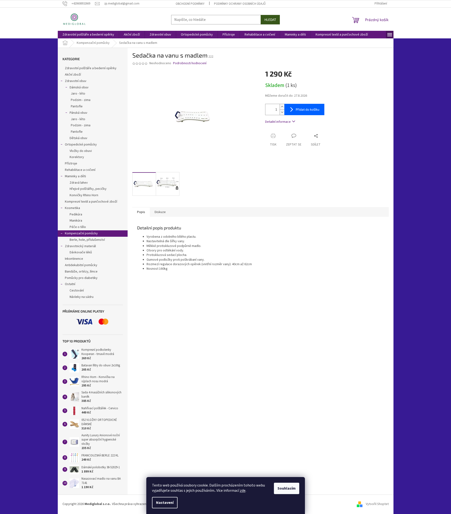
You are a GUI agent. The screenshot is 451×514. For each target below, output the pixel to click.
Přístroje (71, 163)
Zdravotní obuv (75, 81)
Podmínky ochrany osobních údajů (240, 4)
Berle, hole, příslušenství (87, 239)
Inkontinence (74, 258)
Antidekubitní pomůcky (81, 265)
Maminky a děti (75, 176)
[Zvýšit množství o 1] (282, 106)
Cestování (77, 290)
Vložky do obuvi (81, 151)
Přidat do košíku (307, 109)
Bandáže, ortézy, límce (81, 271)
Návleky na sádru (82, 297)
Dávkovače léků (81, 252)
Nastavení (165, 502)
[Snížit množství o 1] (282, 112)
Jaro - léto (78, 93)
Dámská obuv (79, 87)
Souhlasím (286, 488)
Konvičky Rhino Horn (84, 195)
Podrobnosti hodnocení (189, 63)
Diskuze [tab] (160, 212)
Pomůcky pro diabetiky (81, 278)
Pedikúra (76, 214)
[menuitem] (88, 34)
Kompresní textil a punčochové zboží (91, 201)
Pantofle (77, 106)
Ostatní (70, 284)
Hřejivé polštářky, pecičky (88, 188)
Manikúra (76, 220)
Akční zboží (73, 74)
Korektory (77, 157)
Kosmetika (72, 208)
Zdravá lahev (79, 182)
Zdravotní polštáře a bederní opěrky (90, 68)
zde (243, 490)
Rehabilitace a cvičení (80, 170)
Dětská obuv (78, 138)
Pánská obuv (78, 112)
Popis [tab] (141, 212)
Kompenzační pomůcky (81, 233)
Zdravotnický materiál (80, 246)
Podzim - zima (80, 100)
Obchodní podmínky (190, 4)
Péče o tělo (78, 227)
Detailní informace (278, 121)
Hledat (270, 20)
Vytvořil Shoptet (377, 504)
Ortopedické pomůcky (81, 144)
